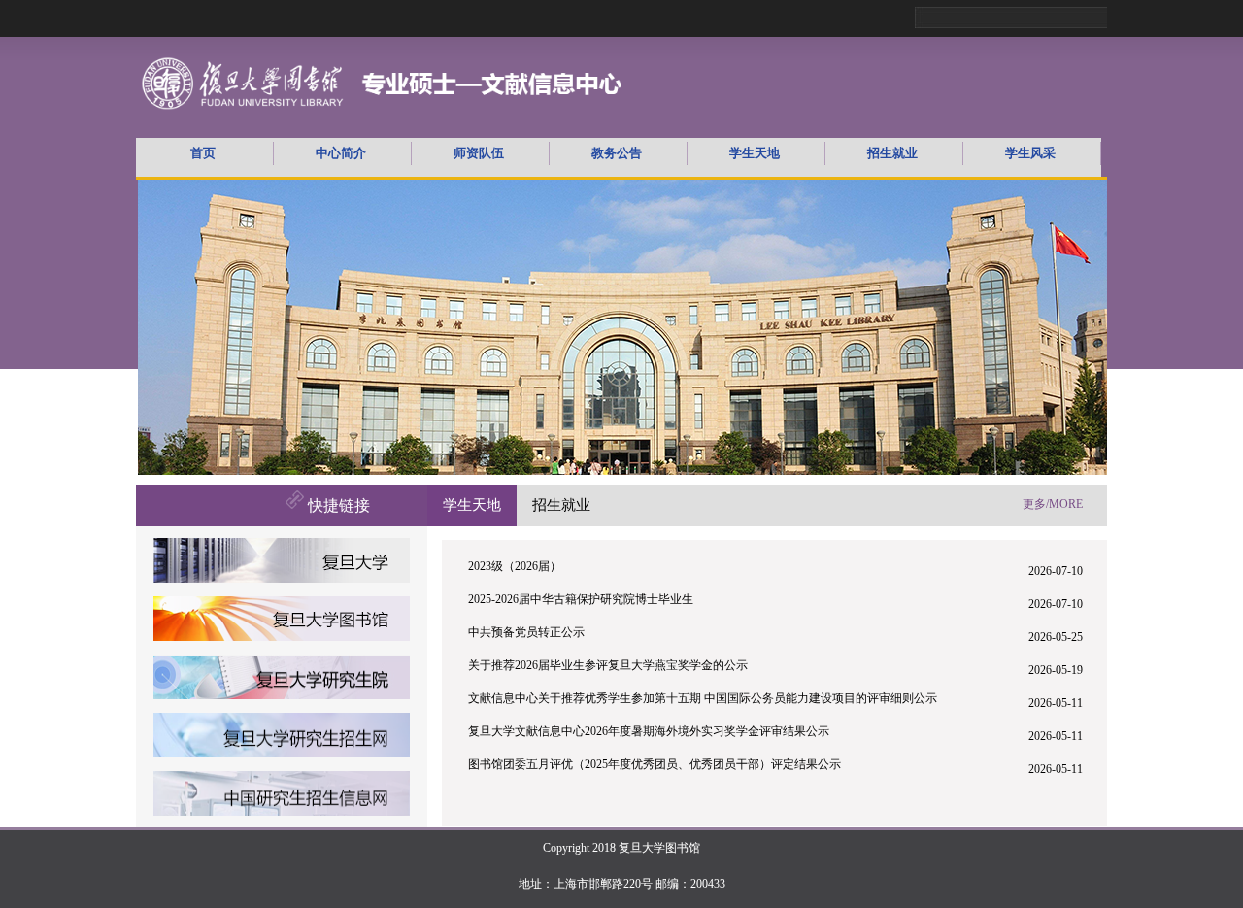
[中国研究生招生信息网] (281, 813)
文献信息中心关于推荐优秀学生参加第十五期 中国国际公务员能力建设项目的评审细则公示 (702, 698)
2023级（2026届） (514, 566)
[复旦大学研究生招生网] (281, 755)
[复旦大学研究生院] (281, 696)
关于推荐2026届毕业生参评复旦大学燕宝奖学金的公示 (608, 665)
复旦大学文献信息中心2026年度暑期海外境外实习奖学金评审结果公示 (648, 731)
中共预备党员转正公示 (526, 632)
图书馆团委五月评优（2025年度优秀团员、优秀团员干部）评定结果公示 (654, 764)
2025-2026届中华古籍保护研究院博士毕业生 (580, 599)
